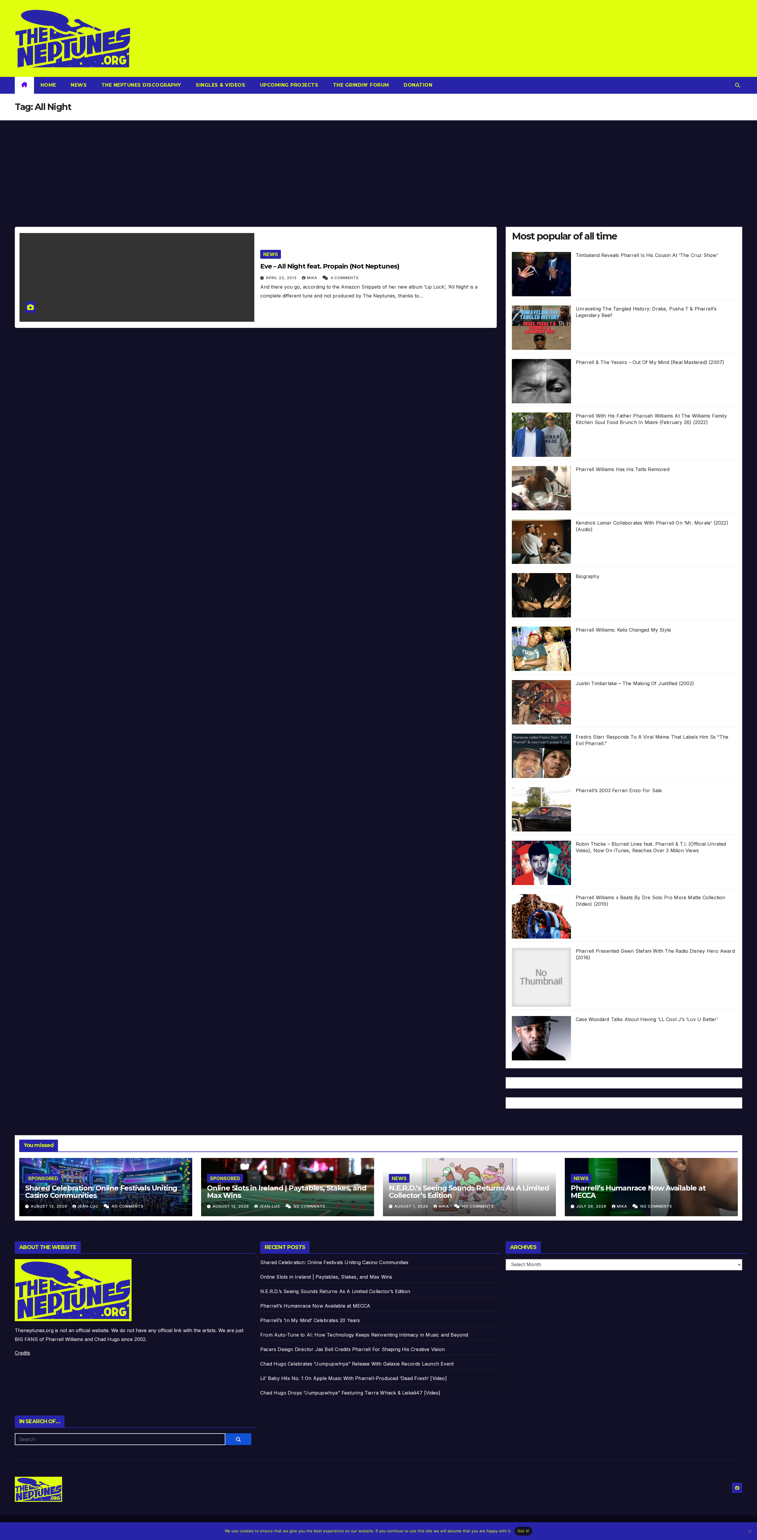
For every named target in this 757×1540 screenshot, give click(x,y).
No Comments (127, 1206)
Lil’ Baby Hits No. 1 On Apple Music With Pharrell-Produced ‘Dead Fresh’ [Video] (353, 1378)
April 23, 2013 (282, 278)
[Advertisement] (378, 164)
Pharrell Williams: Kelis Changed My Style (623, 630)
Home (48, 85)
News (78, 85)
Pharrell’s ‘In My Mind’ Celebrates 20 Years (310, 1320)
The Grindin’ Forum (360, 85)
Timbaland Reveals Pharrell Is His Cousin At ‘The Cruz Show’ (647, 255)
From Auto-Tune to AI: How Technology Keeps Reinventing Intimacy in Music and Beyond (364, 1335)
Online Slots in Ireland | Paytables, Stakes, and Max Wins (286, 1192)
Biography (587, 576)
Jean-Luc (88, 1206)
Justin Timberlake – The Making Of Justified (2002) (635, 683)
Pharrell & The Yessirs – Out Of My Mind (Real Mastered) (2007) (650, 362)
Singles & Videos (219, 85)
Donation (417, 85)
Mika (312, 278)
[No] (750, 1531)
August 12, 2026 (231, 1206)
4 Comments (345, 278)
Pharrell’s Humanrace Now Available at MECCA (638, 1192)
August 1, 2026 (411, 1206)
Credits (22, 1353)
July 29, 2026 (592, 1206)
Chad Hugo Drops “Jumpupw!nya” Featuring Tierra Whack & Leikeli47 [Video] (350, 1393)
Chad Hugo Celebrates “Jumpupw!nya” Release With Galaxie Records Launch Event (357, 1364)
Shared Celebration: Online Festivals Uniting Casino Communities (101, 1192)
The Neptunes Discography (140, 85)
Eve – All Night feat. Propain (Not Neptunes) (329, 266)
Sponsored (43, 1178)
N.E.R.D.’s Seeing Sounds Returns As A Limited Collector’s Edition (469, 1192)
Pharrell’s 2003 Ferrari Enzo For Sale (619, 790)
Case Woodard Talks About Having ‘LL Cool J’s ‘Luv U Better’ (647, 1019)
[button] (737, 85)
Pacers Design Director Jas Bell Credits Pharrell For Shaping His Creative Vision (352, 1349)
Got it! (523, 1530)
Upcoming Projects (288, 85)
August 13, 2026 (49, 1206)
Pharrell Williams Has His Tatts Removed (622, 469)
